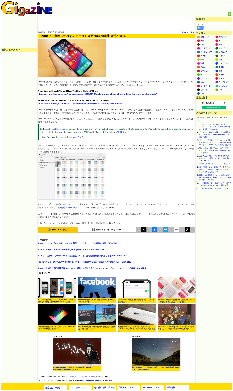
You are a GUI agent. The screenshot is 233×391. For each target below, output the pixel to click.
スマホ (80, 376)
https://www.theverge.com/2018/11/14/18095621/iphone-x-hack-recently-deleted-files (80, 103)
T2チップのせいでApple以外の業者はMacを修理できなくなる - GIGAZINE (71, 249)
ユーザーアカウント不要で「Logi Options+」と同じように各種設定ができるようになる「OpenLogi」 (215, 126)
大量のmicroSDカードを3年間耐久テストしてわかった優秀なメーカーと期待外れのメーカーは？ (215, 158)
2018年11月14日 (76, 137)
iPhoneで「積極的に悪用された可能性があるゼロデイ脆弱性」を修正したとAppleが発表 (176, 301)
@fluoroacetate (61, 129)
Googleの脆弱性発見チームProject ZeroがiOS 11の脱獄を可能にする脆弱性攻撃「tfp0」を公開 (56, 301)
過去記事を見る (214, 107)
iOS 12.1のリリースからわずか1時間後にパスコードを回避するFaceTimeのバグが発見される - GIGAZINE (84, 262)
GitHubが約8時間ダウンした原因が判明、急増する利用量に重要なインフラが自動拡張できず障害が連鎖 (215, 177)
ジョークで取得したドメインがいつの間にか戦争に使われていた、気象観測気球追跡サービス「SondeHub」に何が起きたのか (215, 142)
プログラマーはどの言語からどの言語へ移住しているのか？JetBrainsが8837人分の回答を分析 (215, 134)
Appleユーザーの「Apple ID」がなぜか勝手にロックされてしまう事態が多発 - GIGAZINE (77, 243)
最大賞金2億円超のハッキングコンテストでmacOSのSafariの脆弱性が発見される (56, 328)
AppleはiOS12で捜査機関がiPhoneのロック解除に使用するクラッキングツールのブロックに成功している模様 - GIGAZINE (92, 268)
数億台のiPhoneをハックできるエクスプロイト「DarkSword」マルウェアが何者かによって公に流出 (136, 329)
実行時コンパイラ (67, 207)
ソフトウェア (71, 376)
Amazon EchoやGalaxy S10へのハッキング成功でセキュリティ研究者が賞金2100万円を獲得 (176, 328)
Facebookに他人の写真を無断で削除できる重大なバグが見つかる (96, 301)
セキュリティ (188, 32)
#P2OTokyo (121, 132)
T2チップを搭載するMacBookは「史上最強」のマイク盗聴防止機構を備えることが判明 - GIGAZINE (82, 255)
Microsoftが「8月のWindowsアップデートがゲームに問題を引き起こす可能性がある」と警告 (215, 150)
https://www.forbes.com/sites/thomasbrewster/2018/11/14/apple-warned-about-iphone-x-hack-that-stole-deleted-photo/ (97, 94)
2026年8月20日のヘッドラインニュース (214, 164)
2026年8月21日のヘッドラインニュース (214, 188)
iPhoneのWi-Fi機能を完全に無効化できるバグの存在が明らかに (136, 301)
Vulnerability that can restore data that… (96, 380)
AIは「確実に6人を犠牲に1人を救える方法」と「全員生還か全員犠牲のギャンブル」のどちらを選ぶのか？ (214, 169)
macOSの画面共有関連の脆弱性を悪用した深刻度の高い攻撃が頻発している (96, 328)
